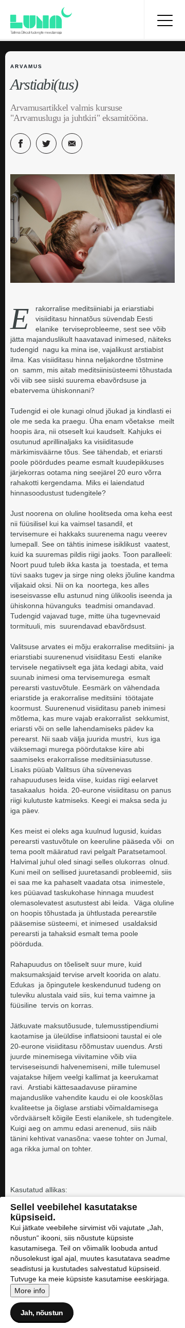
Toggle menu (164, 20)
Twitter (46, 143)
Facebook (20, 143)
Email (72, 143)
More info (29, 1291)
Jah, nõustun (42, 1313)
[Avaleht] (72, 20)
